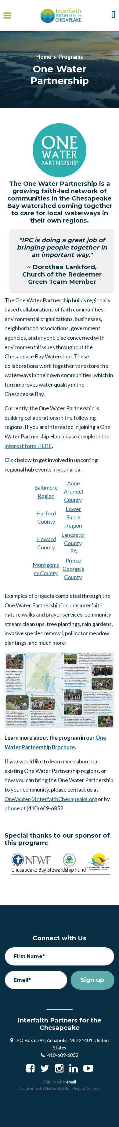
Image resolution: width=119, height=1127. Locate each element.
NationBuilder (58, 1088)
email (71, 1081)
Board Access (87, 1088)
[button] (113, 15)
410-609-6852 (62, 1055)
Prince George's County (73, 568)
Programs (71, 56)
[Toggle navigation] (7, 15)
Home (43, 56)
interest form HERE (28, 445)
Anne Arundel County (73, 491)
